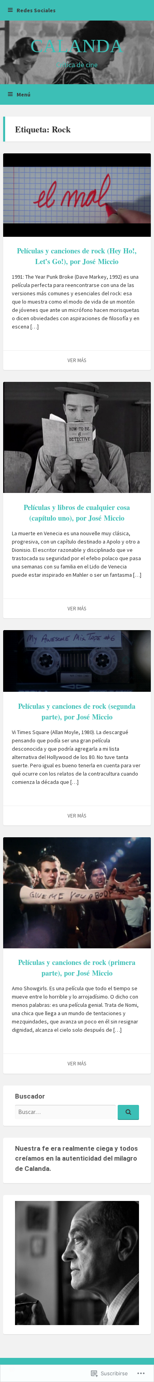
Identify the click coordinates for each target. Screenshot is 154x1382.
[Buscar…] (128, 1112)
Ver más (77, 360)
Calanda (77, 45)
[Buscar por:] (77, 1112)
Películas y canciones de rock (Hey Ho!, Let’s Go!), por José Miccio (77, 255)
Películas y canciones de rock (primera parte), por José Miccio (76, 967)
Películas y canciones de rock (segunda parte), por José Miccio (76, 711)
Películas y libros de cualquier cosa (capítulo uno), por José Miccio (77, 512)
